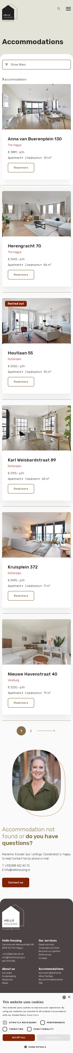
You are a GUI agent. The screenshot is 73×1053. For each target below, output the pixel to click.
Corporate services (49, 947)
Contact (43, 958)
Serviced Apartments (50, 972)
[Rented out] (36, 322)
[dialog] (36, 1023)
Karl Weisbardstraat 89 (32, 460)
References (45, 954)
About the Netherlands (51, 979)
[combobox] (64, 997)
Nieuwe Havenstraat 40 (32, 674)
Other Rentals (46, 976)
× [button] (69, 997)
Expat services (46, 944)
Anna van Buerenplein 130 (35, 138)
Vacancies (7, 979)
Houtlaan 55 (20, 353)
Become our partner (49, 951)
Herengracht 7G (24, 245)
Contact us (15, 882)
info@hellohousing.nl (13, 957)
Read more (21, 167)
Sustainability (9, 976)
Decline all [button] (53, 1037)
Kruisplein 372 (23, 567)
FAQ (41, 983)
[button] (36, 1047)
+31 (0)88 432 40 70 (13, 954)
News (5, 983)
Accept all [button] (18, 1037)
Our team (7, 972)
